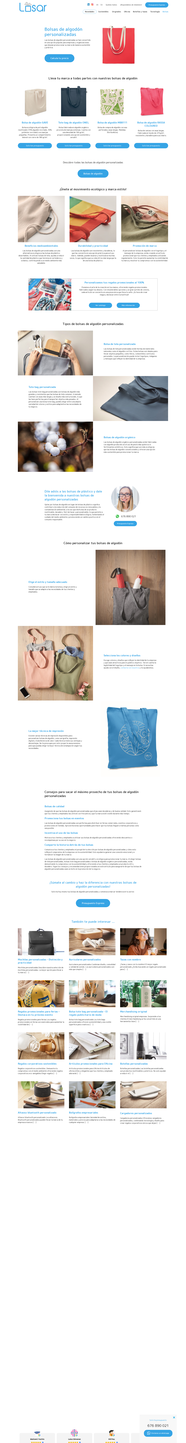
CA (101, 5)
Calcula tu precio (59, 58)
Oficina (127, 12)
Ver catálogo (100, 305)
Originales (116, 12)
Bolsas (165, 12)
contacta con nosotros (130, 667)
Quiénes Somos (111, 5)
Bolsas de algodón (93, 173)
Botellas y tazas (140, 12)
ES (97, 5)
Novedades (89, 12)
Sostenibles (103, 12)
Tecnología (155, 12)
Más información (128, 305)
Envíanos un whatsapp (160, 1433)
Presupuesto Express (157, 5)
